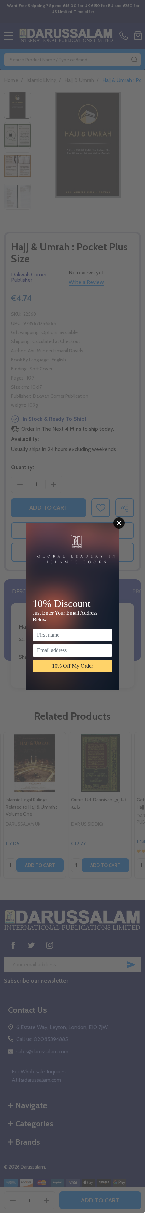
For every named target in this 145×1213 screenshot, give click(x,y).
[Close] (119, 523)
